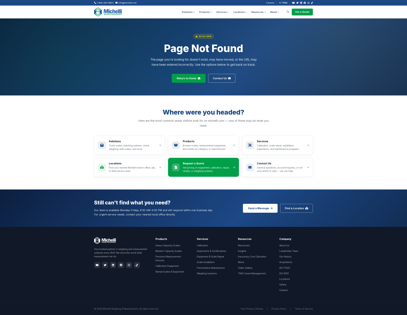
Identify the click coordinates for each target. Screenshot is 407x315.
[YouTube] (293, 2)
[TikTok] (312, 2)
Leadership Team (288, 251)
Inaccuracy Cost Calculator (252, 256)
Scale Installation (206, 262)
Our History (285, 256)
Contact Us (220, 78)
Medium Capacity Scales (168, 251)
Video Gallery (245, 267)
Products (204, 12)
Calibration (202, 245)
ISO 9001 (284, 273)
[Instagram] (308, 2)
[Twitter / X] (297, 2)
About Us (284, 245)
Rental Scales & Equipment (169, 271)
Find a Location (294, 208)
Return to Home (186, 78)
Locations (239, 12)
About (273, 12)
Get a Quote (302, 11)
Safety (282, 284)
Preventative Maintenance (211, 267)
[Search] (288, 12)
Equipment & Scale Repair (210, 256)
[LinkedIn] (301, 2)
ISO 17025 (284, 267)
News (241, 262)
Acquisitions (285, 262)
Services (221, 12)
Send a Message (258, 208)
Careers (270, 2)
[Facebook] (305, 2)
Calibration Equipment (167, 266)
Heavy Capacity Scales (167, 245)
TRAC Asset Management (252, 273)
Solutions (187, 12)
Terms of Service (304, 308)
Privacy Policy (279, 308)
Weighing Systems (207, 273)
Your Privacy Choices (252, 308)
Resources (257, 12)
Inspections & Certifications (211, 251)
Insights (242, 251)
